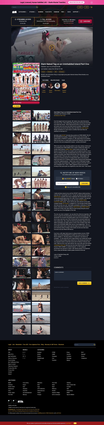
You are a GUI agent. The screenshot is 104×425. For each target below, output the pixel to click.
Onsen (82, 356)
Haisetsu (25, 388)
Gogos (24, 384)
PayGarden (51, 413)
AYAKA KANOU (85, 206)
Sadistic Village (56, 392)
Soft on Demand (56, 394)
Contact (10, 372)
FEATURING (45, 80)
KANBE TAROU (69, 149)
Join (86, 7)
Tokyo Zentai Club (71, 384)
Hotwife (69, 354)
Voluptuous (84, 358)
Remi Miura (57, 90)
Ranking (40, 12)
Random (56, 12)
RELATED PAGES (55, 80)
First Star (10, 394)
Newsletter (19, 344)
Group (68, 352)
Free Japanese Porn (34, 344)
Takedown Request (13, 366)
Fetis (9, 390)
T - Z (24, 358)
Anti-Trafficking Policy (13, 362)
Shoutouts (61, 344)
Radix (53, 384)
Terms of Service (12, 358)
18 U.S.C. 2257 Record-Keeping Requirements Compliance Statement (23, 411)
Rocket (43, 71)
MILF (82, 352)
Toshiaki (69, 386)
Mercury (25, 394)
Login (80, 7)
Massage (69, 358)
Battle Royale (57, 196)
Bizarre (39, 356)
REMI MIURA (76, 206)
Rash (53, 386)
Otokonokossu (41, 390)
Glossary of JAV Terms (51, 344)
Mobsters (39, 382)
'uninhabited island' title (60, 245)
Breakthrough (40, 358)
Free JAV (25, 344)
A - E (24, 352)
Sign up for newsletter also (73, 187)
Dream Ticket (11, 386)
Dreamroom (11, 388)
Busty (38, 360)
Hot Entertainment (27, 392)
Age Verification (12, 356)
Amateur (39, 352)
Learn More (68, 423)
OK (75, 423)
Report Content (12, 364)
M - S (24, 356)
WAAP (68, 392)
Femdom (54, 360)
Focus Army (26, 382)
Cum (53, 358)
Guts (24, 386)
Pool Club (54, 382)
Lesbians (69, 356)
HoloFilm (25, 390)
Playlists (48, 12)
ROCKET (64, 135)
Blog (69, 12)
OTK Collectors (41, 388)
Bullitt (9, 382)
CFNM (53, 352)
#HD (56, 71)
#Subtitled (49, 71)
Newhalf (83, 354)
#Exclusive (61, 71)
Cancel (9, 374)
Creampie (54, 356)
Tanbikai (69, 382)
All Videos (80, 178)
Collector (10, 384)
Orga (38, 386)
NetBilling (40, 413)
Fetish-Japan (11, 392)
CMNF (53, 354)
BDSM (39, 354)
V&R (68, 388)
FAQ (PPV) (10, 354)
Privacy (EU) (11, 370)
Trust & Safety (11, 360)
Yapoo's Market (70, 394)
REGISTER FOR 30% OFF (76, 2)
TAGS (63, 80)
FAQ (9, 352)
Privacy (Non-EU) (12, 368)
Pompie (39, 394)
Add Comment (83, 283)
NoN (38, 384)
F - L (24, 354)
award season (84, 128)
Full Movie (18, 102)
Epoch (44, 413)
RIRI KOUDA (65, 203)
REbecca (54, 388)
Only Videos (69, 178)
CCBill (47, 413)
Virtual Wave (70, 390)
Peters (39, 392)
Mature (68, 360)
